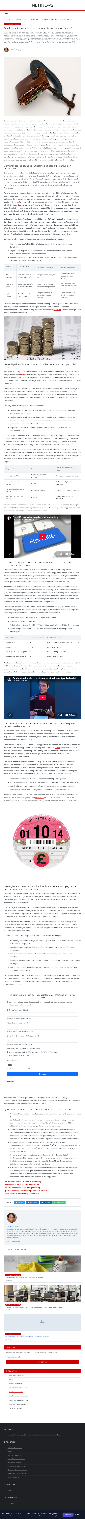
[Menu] (6, 13)
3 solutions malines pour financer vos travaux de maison (24, 1277)
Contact (10, 1490)
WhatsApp (60, 1202)
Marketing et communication (17, 1470)
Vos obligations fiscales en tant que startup (22, 1187)
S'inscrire (42, 1362)
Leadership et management (17, 1466)
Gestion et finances (14, 1455)
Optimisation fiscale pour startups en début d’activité (26, 1190)
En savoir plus (53, 1516)
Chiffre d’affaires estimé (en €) (17, 1010)
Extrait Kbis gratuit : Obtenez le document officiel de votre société (27, 1336)
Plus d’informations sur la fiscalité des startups (23, 1181)
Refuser (78, 1515)
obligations (54, 449)
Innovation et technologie (16, 1459)
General (10, 1451)
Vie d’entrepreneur (14, 1477)
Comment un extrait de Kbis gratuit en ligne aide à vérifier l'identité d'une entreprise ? (33, 1307)
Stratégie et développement (17, 1474)
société (36, 391)
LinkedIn (47, 1202)
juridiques (57, 310)
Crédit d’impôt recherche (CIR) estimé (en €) (23, 1036)
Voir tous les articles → (14, 1241)
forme (57, 748)
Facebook (33, 1202)
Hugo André (12, 1226)
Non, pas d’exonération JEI (19, 1055)
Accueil (10, 19)
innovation (39, 798)
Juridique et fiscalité (21, 19)
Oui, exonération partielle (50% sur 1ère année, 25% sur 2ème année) (34, 1052)
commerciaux (32, 1103)
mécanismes (21, 205)
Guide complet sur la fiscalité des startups (21, 1184)
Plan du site (11, 1503)
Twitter (21, 1202)
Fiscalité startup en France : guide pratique (21, 1193)
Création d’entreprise (15, 1448)
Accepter (67, 1515)
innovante (23, 374)
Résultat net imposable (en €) (17, 1023)
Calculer (42, 1074)
